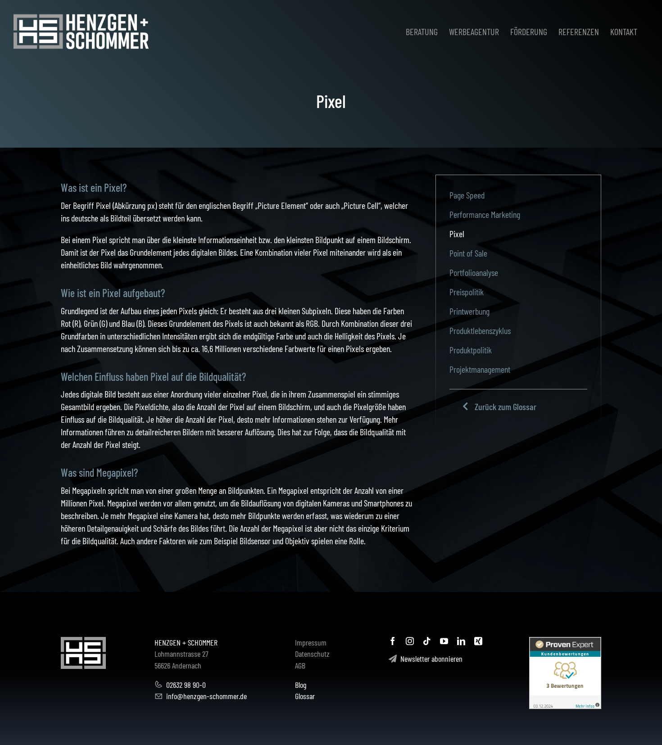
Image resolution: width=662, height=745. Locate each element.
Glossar (305, 696)
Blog (300, 685)
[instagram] (410, 641)
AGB (300, 665)
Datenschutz (312, 654)
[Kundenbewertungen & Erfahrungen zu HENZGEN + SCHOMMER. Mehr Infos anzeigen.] (565, 673)
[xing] (478, 641)
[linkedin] (461, 641)
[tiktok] (427, 641)
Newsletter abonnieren (429, 659)
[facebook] (393, 641)
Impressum (310, 642)
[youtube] (444, 641)
